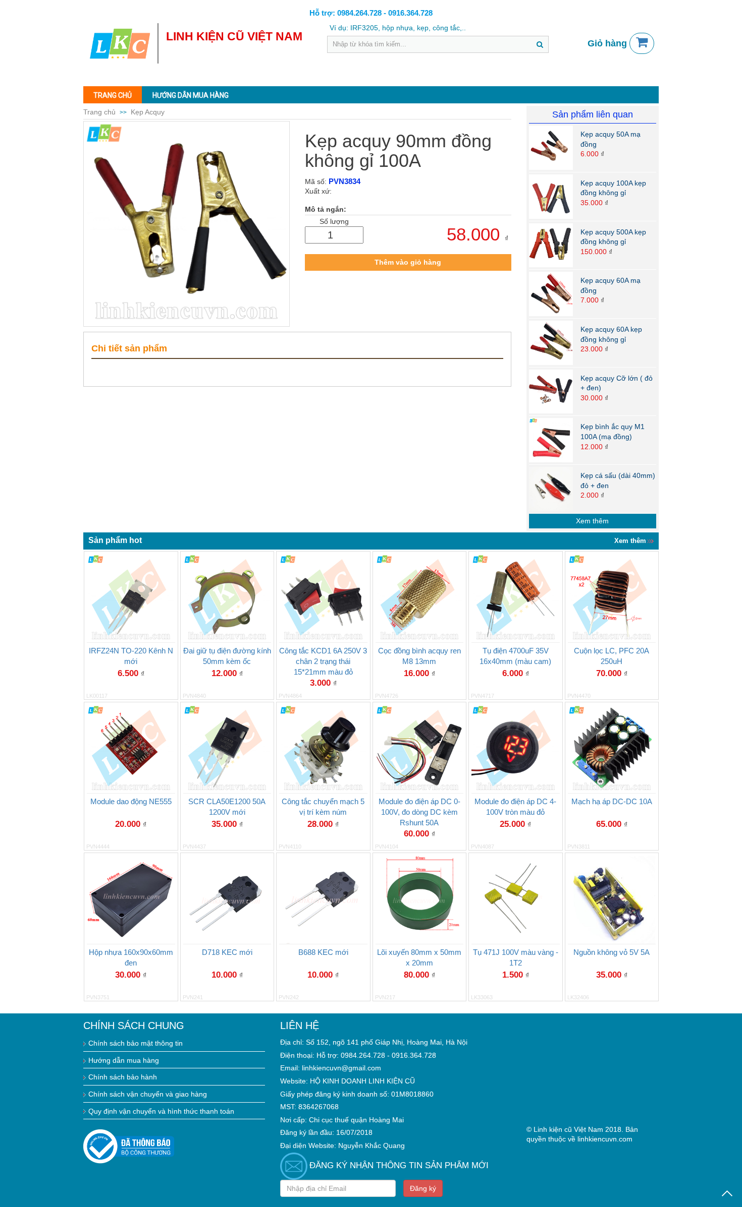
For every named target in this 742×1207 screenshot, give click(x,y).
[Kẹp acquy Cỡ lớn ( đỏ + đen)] (551, 391)
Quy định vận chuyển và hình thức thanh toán (161, 1111)
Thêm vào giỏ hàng (408, 262)
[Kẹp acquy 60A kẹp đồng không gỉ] (551, 342)
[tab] (297, 349)
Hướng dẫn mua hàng (190, 95)
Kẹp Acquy (148, 112)
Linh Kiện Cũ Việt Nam (234, 36)
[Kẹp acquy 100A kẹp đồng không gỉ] (551, 196)
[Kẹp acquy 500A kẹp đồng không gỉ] (551, 244)
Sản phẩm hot (115, 540)
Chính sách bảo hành (122, 1077)
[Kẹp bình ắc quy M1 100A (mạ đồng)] (551, 440)
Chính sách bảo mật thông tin (135, 1043)
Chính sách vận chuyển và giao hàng (147, 1094)
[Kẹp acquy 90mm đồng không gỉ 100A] (186, 224)
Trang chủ (112, 95)
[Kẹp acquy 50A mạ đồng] (551, 147)
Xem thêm (592, 521)
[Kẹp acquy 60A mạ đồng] (551, 293)
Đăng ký (423, 1188)
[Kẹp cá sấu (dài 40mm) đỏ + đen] (551, 489)
